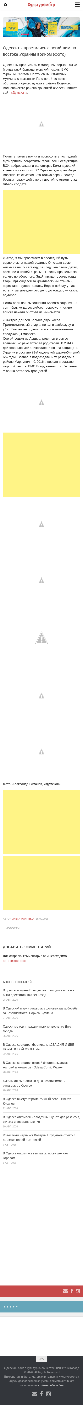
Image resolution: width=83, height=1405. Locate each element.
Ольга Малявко (23, 918)
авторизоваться (14, 960)
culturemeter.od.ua (51, 1385)
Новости (12, 928)
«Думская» (19, 92)
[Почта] (65, 1291)
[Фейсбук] (71, 1291)
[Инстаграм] (77, 1291)
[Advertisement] (41, 222)
